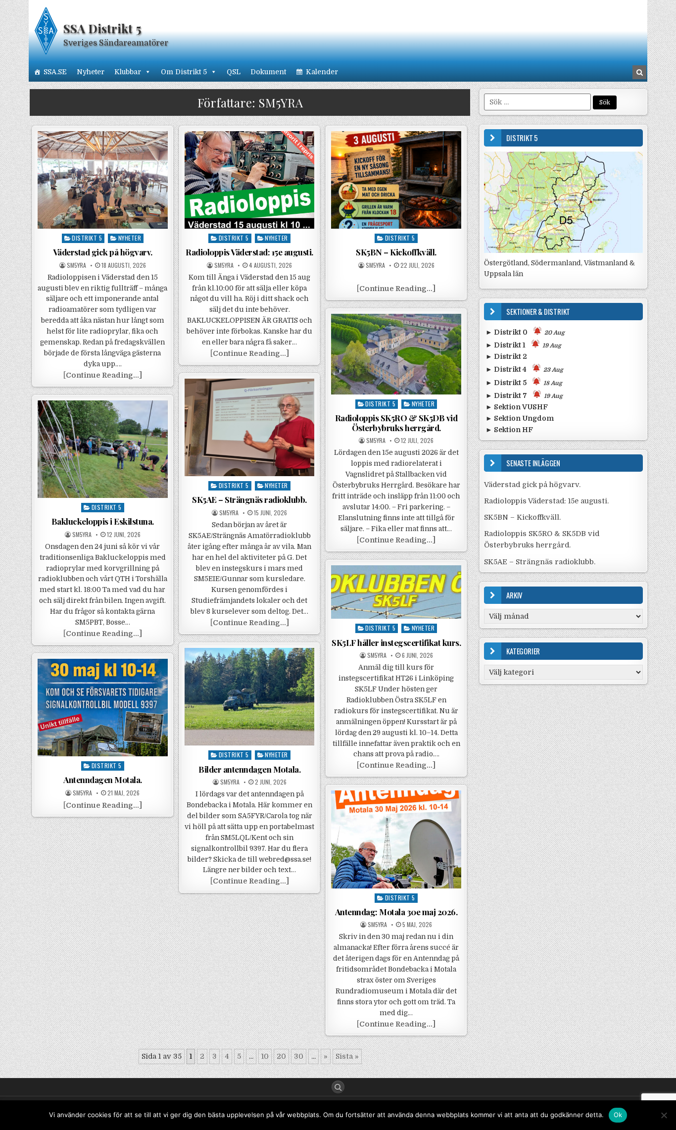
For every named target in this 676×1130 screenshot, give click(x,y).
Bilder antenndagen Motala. (249, 769)
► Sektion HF (509, 430)
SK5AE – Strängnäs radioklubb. (249, 499)
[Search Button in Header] (639, 72)
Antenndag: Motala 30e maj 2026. (396, 911)
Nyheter (90, 72)
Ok (618, 1115)
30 (298, 1056)
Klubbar (127, 72)
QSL (234, 72)
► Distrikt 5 (523, 383)
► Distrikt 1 (523, 345)
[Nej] (664, 1115)
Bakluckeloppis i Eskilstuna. (102, 521)
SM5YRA (76, 265)
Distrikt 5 (87, 238)
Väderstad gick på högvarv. (102, 251)
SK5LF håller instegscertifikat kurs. (396, 642)
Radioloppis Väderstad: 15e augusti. (249, 251)
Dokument (268, 72)
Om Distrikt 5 (184, 72)
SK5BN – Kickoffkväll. (396, 251)
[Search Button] (338, 1087)
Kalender (322, 72)
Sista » (347, 1056)
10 (265, 1056)
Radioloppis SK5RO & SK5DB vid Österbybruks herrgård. (396, 422)
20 (281, 1056)
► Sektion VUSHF (516, 407)
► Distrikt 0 (525, 332)
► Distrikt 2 (506, 356)
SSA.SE (55, 72)
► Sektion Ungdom (519, 418)
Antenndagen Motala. (102, 779)
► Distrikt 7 (524, 395)
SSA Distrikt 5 (102, 28)
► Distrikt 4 (524, 369)
